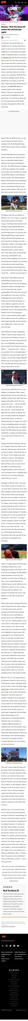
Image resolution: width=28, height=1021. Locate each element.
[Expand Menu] (22, 2)
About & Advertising (7, 952)
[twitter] (10, 945)
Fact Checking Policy (20, 954)
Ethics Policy (18, 956)
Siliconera (14, 984)
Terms (3, 956)
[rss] (2, 945)
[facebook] (14, 945)
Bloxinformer (14, 1003)
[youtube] (18, 945)
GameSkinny (14, 992)
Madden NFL (7, 57)
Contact (3, 961)
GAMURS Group (24, 1010)
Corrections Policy (19, 952)
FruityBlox (14, 1001)
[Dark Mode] (19, 2)
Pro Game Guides (14, 973)
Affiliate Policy (18, 959)
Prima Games (14, 981)
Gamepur (14, 977)
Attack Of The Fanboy (14, 979)
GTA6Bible (14, 1006)
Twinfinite (14, 975)
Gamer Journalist (14, 990)
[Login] (25, 2)
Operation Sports (14, 995)
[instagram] (6, 945)
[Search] (15, 2)
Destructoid (14, 988)
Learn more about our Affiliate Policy (8, 926)
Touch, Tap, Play (14, 999)
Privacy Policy (5, 959)
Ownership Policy (6, 954)
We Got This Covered (14, 986)
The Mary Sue (14, 997)
